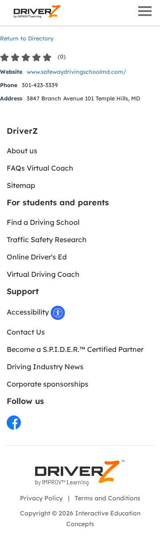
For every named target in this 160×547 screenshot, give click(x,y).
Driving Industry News (45, 366)
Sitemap (21, 185)
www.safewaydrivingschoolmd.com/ (76, 71)
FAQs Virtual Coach (40, 168)
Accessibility (29, 311)
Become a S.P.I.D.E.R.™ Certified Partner (75, 349)
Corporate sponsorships (47, 383)
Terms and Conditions (107, 498)
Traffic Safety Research (47, 239)
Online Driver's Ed (37, 256)
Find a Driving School (43, 222)
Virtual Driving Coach (43, 274)
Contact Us (26, 331)
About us (22, 150)
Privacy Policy (41, 498)
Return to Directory (26, 38)
